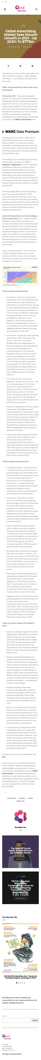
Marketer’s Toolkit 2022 (11, 165)
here (3, 757)
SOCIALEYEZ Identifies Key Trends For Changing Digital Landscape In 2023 (20, 977)
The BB (5, 1044)
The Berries (7, 1046)
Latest (23, 26)
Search (4, 1016)
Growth (22, 798)
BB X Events (7, 1048)
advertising (12, 798)
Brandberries (20, 827)
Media (31, 798)
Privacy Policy (8, 1050)
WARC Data (20, 801)
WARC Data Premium (23, 119)
